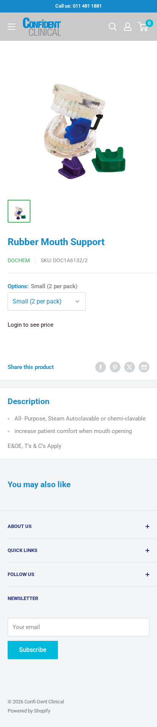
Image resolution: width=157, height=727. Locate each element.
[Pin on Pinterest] (115, 366)
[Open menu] (11, 27)
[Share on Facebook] (100, 366)
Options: (42, 286)
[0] (143, 26)
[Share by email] (144, 366)
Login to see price (30, 324)
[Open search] (113, 26)
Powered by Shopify (29, 711)
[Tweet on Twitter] (129, 366)
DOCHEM (19, 260)
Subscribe (32, 649)
